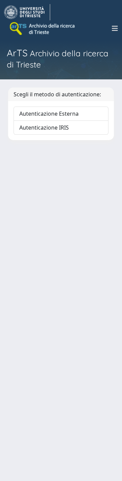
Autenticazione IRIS (44, 127)
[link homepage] (27, 12)
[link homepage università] (42, 28)
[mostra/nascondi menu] (115, 28)
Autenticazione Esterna (49, 113)
